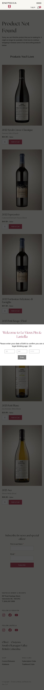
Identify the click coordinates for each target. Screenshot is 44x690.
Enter (22, 357)
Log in (33, 7)
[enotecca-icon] (9, 6)
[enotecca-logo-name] (9, 3)
